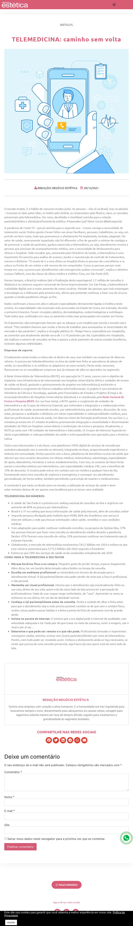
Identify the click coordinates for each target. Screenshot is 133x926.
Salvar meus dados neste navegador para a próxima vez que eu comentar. (56, 838)
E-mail (9, 810)
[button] (114, 4)
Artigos (66, 24)
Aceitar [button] (11, 922)
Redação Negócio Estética (66, 700)
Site (6, 824)
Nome (9, 797)
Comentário (13, 772)
